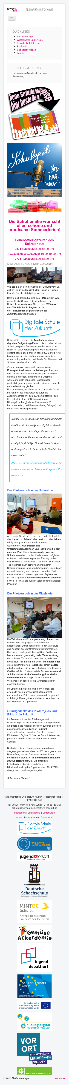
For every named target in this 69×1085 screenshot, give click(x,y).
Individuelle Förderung (28, 43)
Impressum (20, 812)
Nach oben (59, 1078)
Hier (15, 73)
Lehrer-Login (48, 812)
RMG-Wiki (22, 46)
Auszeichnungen (25, 36)
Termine (21, 53)
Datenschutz (34, 812)
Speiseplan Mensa (26, 49)
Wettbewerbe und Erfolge (30, 39)
